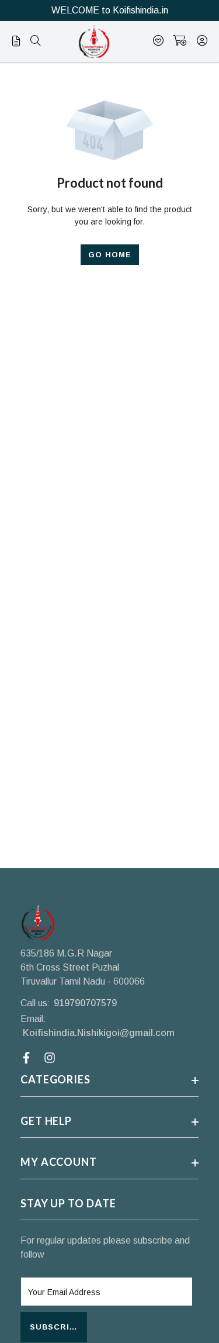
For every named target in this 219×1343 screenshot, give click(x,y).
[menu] (35, 41)
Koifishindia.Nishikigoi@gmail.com (99, 1033)
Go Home (109, 254)
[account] (202, 41)
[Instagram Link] (51, 1058)
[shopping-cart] (180, 41)
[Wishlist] (158, 41)
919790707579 (85, 1003)
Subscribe (55, 1327)
